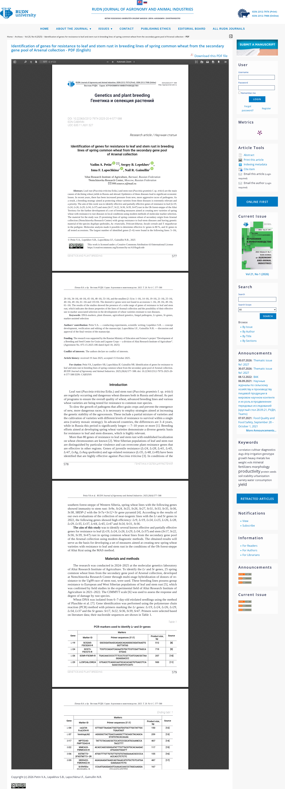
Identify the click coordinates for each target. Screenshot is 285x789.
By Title (246, 336)
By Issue (247, 327)
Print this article (254, 160)
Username (243, 72)
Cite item (249, 169)
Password (243, 82)
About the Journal (72, 28)
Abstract (249, 155)
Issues (103, 28)
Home (44, 28)
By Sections (249, 341)
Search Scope (244, 304)
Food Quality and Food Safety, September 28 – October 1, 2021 (256, 422)
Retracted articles (257, 499)
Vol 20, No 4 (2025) (33, 36)
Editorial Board (192, 28)
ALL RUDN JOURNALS (229, 28)
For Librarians (251, 555)
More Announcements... (261, 430)
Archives (19, 36)
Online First (257, 202)
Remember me (248, 92)
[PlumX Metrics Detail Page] (259, 132)
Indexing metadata (255, 164)
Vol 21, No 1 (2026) (257, 274)
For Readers (249, 545)
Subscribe (248, 525)
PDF (187, 36)
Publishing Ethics (156, 28)
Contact (127, 28)
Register (266, 108)
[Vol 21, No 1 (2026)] (257, 268)
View (245, 521)
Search (241, 294)
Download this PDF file (211, 56)
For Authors (249, 550)
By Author (248, 331)
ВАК (255, 377)
